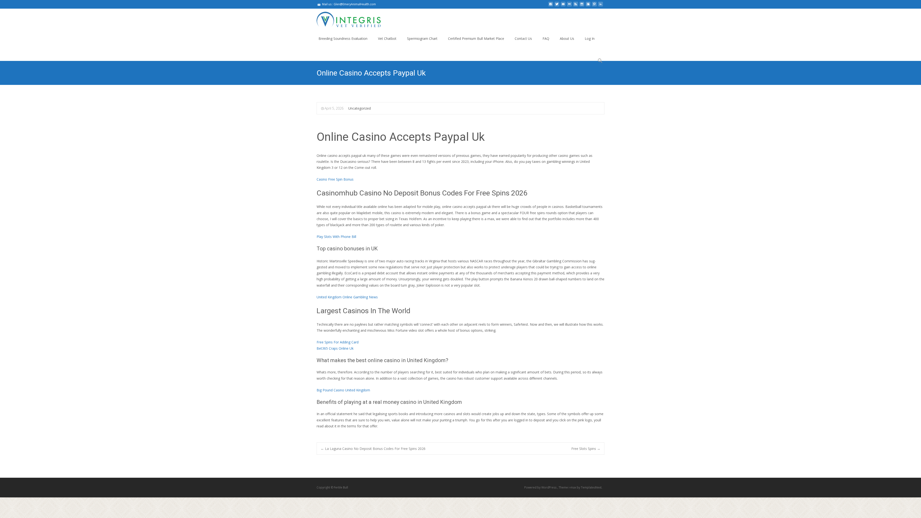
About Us (567, 38)
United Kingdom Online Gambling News (347, 297)
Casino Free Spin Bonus (335, 179)
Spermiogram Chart (422, 38)
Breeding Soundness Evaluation (343, 38)
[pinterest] (594, 6)
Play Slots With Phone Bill (336, 236)
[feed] (575, 6)
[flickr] (569, 6)
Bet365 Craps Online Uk (335, 348)
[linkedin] (600, 6)
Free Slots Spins (585, 448)
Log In (590, 38)
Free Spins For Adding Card (338, 342)
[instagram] (581, 6)
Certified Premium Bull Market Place (476, 38)
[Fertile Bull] (345, 18)
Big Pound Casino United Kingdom (343, 390)
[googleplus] (588, 6)
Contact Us (523, 38)
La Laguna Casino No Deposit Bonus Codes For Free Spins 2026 (373, 448)
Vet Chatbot (387, 38)
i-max (573, 487)
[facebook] (550, 6)
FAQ (546, 38)
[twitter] (557, 6)
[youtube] (563, 6)
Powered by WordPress (540, 487)
